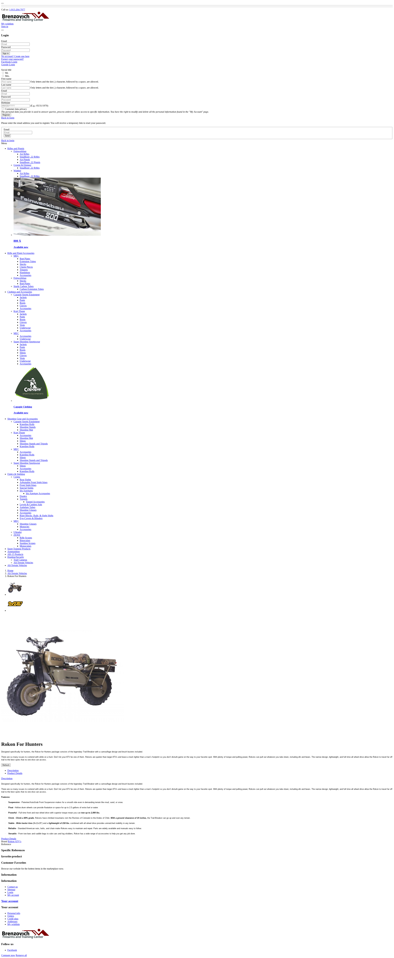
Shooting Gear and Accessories (22, 418)
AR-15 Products (15, 554)
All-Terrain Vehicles (23, 562)
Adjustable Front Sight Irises (33, 482)
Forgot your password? (12, 59)
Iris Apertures (26, 490)
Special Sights (26, 488)
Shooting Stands (28, 427)
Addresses (12, 921)
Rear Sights (25, 479)
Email (4, 41)
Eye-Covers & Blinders (31, 518)
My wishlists (13, 924)
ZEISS (17, 535)
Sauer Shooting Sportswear (27, 341)
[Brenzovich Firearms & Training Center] (25, 21)
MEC (16, 256)
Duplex (23, 496)
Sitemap (11, 889)
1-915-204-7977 (17, 9)
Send (7, 136)
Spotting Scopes (27, 543)
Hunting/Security (15, 557)
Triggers (24, 269)
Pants (22, 300)
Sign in (5, 53)
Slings (23, 352)
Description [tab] (13, 770)
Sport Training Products (18, 548)
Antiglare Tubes (27, 507)
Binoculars (25, 540)
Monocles (24, 526)
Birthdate (5, 102)
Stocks (23, 264)
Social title (6, 70)
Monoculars (25, 546)
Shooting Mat (26, 430)
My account (13, 895)
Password (6, 47)
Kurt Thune (19, 311)
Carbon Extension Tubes (32, 289)
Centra (17, 477)
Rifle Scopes (26, 537)
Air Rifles (24, 154)
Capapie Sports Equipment (27, 294)
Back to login (7, 117)
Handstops (25, 272)
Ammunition (13, 551)
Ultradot (18, 532)
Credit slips (12, 918)
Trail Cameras (20, 560)
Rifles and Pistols (15, 148)
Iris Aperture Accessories (38, 493)
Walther (17, 170)
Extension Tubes (28, 261)
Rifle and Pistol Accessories (20, 253)
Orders (10, 916)
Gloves (23, 305)
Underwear (25, 328)
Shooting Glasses (28, 510)
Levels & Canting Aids (31, 504)
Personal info (13, 913)
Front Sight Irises (28, 485)
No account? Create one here (15, 56)
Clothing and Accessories (19, 292)
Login (10, 892)
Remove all (21, 955)
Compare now (8, 955)
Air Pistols (25, 159)
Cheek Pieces (26, 267)
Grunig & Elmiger (22, 165)
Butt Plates (25, 258)
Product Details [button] (8, 838)
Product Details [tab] (14, 773)
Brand (4, 841)
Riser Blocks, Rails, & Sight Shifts (36, 515)
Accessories (25, 275)
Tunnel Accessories (35, 501)
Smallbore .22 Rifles (30, 156)
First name (6, 78)
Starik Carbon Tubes (24, 286)
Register (6, 115)
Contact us (12, 886)
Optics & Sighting (16, 474)
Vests (22, 325)
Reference (6, 844)
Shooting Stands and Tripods (34, 443)
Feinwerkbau (20, 151)
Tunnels (23, 499)
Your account (9, 901)
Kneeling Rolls (27, 424)
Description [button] (6, 778)
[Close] (2, 3)
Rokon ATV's (14, 841)
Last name (6, 84)
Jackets (23, 297)
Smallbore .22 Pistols (30, 162)
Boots (22, 303)
